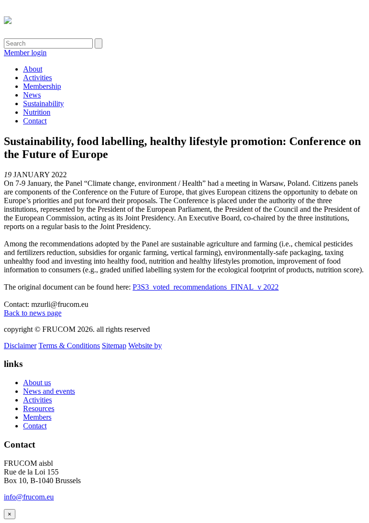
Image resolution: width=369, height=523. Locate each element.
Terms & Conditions (69, 345)
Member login (25, 53)
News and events (49, 391)
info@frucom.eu (29, 497)
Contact (35, 121)
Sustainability (43, 103)
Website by (145, 345)
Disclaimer (20, 345)
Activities (37, 77)
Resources (38, 408)
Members (37, 417)
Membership (42, 86)
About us (37, 382)
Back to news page (33, 313)
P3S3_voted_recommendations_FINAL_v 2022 (206, 287)
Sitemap (114, 345)
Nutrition (36, 112)
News (32, 95)
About (32, 69)
